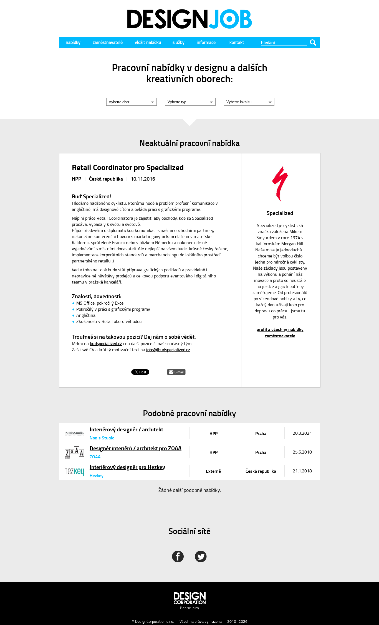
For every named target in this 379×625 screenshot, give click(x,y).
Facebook (178, 556)
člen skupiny (189, 607)
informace (206, 42)
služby (179, 42)
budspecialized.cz (106, 343)
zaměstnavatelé (108, 42)
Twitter (201, 556)
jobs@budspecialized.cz (168, 349)
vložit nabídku (148, 42)
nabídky (73, 42)
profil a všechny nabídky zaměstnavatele (280, 332)
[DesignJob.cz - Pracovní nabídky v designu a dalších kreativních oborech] (189, 27)
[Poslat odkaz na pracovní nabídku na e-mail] (176, 373)
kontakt (236, 42)
